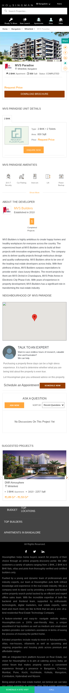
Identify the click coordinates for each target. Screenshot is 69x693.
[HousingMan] (17, 5)
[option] (34, 475)
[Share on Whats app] (65, 63)
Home (59, 4)
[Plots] (51, 17)
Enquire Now (34, 150)
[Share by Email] (65, 68)
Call (51, 690)
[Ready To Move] (11, 17)
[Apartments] (39, 17)
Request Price (13, 87)
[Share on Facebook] (65, 52)
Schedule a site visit (17, 690)
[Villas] (60, 17)
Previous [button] (2, 477)
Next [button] (67, 477)
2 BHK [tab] (7, 118)
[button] (34, 318)
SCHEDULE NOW (52, 385)
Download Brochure (34, 94)
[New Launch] (25, 17)
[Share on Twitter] (65, 47)
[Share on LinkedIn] (65, 57)
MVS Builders (23, 208)
